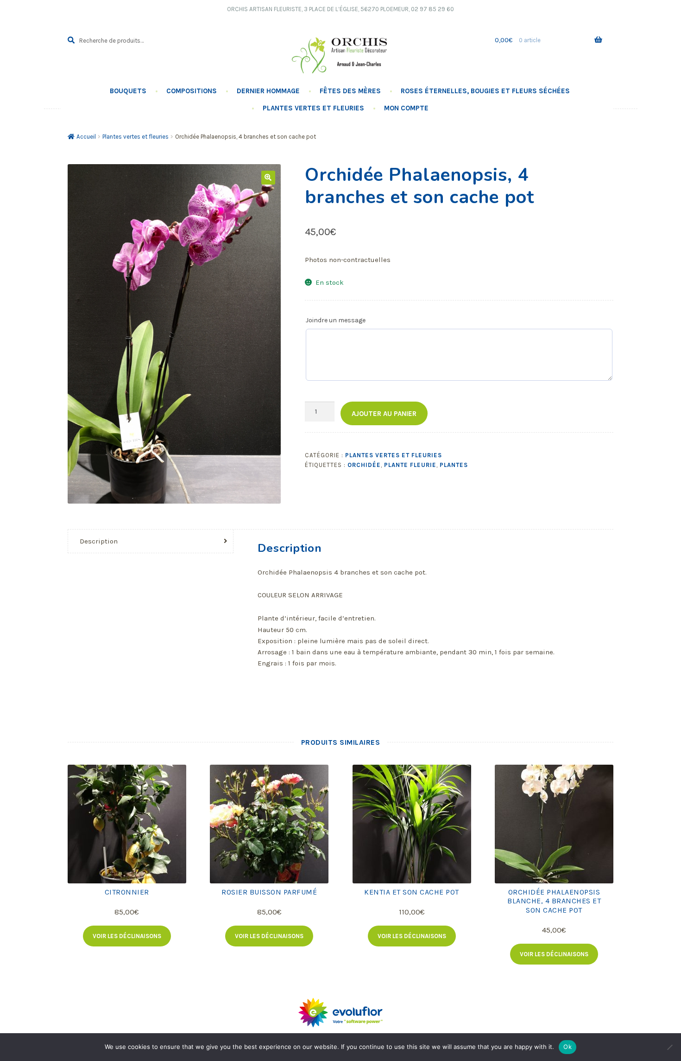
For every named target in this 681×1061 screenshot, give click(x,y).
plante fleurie (410, 464)
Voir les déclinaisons (127, 936)
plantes (454, 464)
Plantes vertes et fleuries (313, 108)
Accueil (86, 136)
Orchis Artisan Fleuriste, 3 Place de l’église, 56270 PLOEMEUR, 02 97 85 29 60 (340, 9)
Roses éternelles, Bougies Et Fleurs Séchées (485, 91)
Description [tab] (99, 541)
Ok (567, 1046)
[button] (268, 178)
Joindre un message (336, 320)
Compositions (191, 91)
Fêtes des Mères (350, 91)
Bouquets (128, 91)
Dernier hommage (268, 91)
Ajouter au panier (384, 413)
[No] (669, 1047)
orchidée (364, 464)
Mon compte (406, 108)
